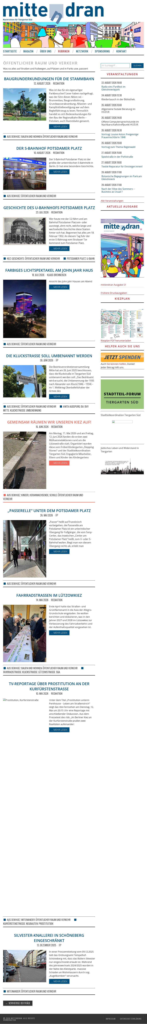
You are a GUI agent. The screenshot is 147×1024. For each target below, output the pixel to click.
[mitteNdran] (56, 12)
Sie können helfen (116, 364)
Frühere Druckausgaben (114, 292)
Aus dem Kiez (13, 136)
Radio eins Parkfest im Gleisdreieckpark (113, 88)
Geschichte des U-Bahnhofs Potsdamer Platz (49, 207)
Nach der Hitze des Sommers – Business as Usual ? (118, 190)
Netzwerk (82, 51)
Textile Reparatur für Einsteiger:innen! (122, 166)
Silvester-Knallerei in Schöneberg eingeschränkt (49, 938)
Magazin (28, 51)
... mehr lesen (59, 126)
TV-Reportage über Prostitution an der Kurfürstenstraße (49, 686)
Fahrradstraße (12, 672)
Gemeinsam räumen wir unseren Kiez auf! (49, 422)
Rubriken (63, 51)
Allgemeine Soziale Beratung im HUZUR (118, 110)
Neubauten (32, 923)
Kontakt (121, 51)
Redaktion (58, 83)
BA (82, 406)
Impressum (111, 1018)
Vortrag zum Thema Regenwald (118, 147)
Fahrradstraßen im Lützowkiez (49, 595)
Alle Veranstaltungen (112, 200)
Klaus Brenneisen (56, 275)
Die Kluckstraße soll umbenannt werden (49, 355)
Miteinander (28, 920)
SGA (58, 672)
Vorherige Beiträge (17, 1003)
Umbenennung (33, 410)
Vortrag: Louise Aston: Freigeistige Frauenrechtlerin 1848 (119, 136)
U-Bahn (90, 258)
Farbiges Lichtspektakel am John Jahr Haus (49, 270)
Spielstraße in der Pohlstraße (117, 156)
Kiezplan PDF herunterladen (116, 340)
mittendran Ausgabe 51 (113, 284)
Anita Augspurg (71, 406)
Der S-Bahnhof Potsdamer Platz (49, 148)
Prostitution (46, 923)
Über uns (46, 51)
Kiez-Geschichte (15, 258)
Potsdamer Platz (76, 258)
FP (57, 360)
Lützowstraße (46, 672)
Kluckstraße (17, 410)
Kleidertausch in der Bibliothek (118, 99)
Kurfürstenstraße (14, 923)
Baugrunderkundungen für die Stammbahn (49, 78)
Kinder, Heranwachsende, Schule (39, 495)
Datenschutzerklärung (131, 1018)
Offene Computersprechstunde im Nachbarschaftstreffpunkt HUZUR (120, 123)
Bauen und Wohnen (31, 136)
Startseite (10, 51)
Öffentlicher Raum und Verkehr (60, 136)
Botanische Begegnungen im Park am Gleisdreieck (121, 178)
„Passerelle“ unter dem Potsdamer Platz (49, 510)
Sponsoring (102, 51)
